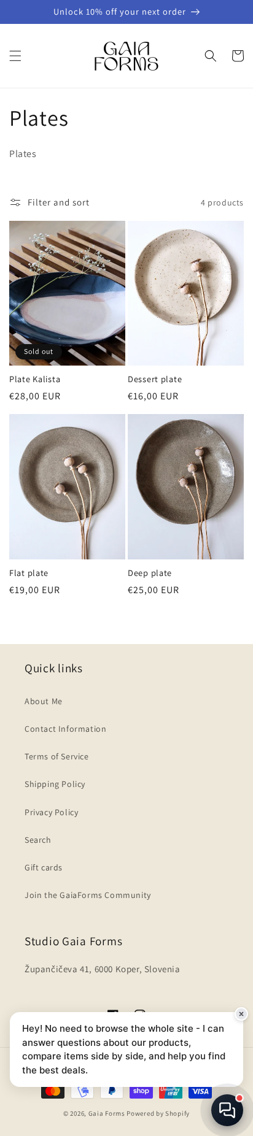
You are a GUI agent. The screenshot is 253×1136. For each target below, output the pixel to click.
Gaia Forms (106, 1113)
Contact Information (65, 728)
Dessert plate (155, 379)
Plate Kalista (34, 379)
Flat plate (29, 572)
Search (38, 839)
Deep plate (150, 572)
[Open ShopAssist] (227, 1110)
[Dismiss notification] (241, 1014)
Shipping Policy (55, 783)
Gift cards (44, 867)
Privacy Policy (51, 812)
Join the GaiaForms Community (88, 894)
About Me (44, 701)
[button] (15, 55)
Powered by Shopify (158, 1113)
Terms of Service (57, 756)
